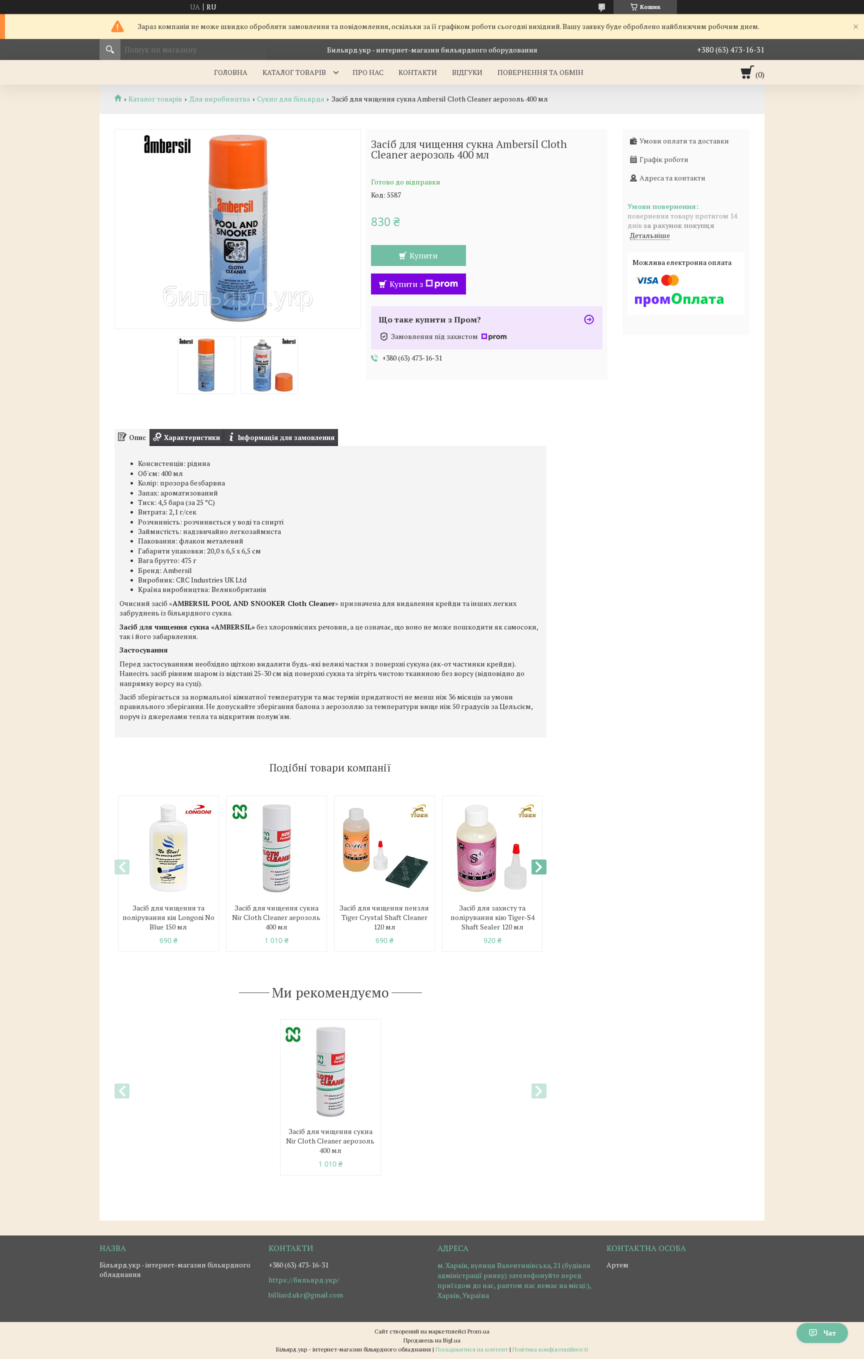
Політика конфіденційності (550, 1349)
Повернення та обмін (541, 72)
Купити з (406, 284)
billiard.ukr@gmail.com (305, 1295)
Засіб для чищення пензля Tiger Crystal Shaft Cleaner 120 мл (384, 917)
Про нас (368, 72)
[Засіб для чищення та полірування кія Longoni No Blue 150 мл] (168, 848)
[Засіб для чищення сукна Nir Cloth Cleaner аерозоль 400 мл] (276, 848)
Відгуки (467, 72)
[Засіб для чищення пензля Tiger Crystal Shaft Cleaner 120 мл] (384, 848)
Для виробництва (220, 99)
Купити (424, 255)
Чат (830, 1333)
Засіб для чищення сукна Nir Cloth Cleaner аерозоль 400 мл (276, 917)
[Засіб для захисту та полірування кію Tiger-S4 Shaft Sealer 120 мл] (492, 848)
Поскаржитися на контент (472, 1349)
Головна (231, 72)
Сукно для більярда (290, 99)
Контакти (417, 72)
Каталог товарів (294, 72)
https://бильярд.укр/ (304, 1280)
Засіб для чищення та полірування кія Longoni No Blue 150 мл (168, 917)
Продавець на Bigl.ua (432, 1340)
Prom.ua (479, 1331)
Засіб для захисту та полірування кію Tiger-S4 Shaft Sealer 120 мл (492, 917)
